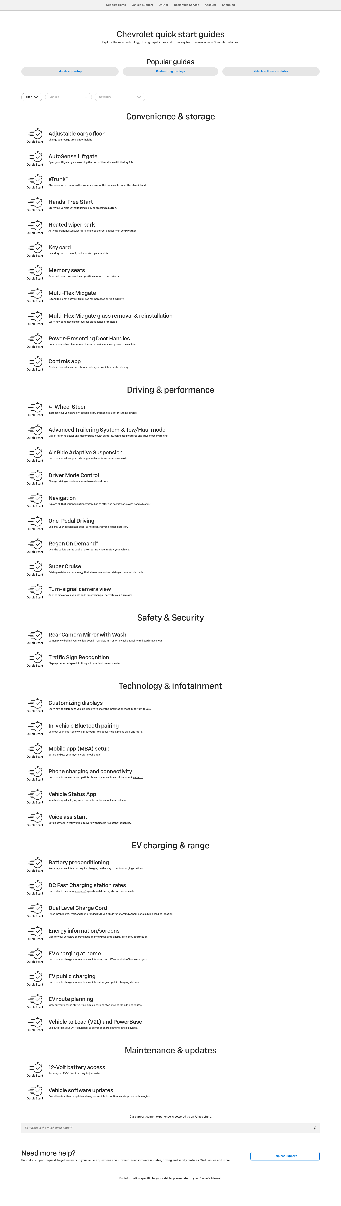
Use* (51, 549)
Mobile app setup (70, 71)
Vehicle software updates (271, 71)
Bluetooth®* (90, 732)
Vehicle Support (142, 5)
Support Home (116, 5)
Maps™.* (146, 504)
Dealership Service (186, 5)
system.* (138, 777)
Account (210, 5)
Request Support (285, 1156)
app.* (98, 755)
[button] (146, 504)
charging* (80, 891)
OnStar (163, 5)
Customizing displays (170, 71)
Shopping (228, 5)
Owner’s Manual (210, 1178)
